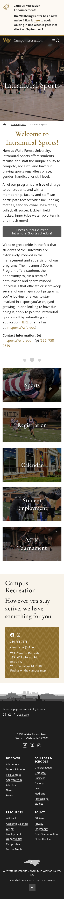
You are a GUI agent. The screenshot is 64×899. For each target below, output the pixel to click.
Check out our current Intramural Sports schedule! (32, 231)
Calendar (32, 465)
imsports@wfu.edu (20, 327)
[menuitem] (7, 124)
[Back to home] (4, 124)
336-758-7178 (18, 641)
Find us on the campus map (28, 670)
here (37, 20)
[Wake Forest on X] (32, 746)
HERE (24, 322)
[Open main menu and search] (56, 40)
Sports (32, 385)
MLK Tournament (32, 544)
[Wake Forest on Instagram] (39, 746)
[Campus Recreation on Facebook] (12, 635)
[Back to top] (32, 887)
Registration (32, 425)
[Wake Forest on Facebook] (25, 746)
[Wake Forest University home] (7, 40)
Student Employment (32, 504)
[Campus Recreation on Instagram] (18, 635)
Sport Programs (18, 124)
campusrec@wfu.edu (23, 647)
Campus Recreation (28, 40)
